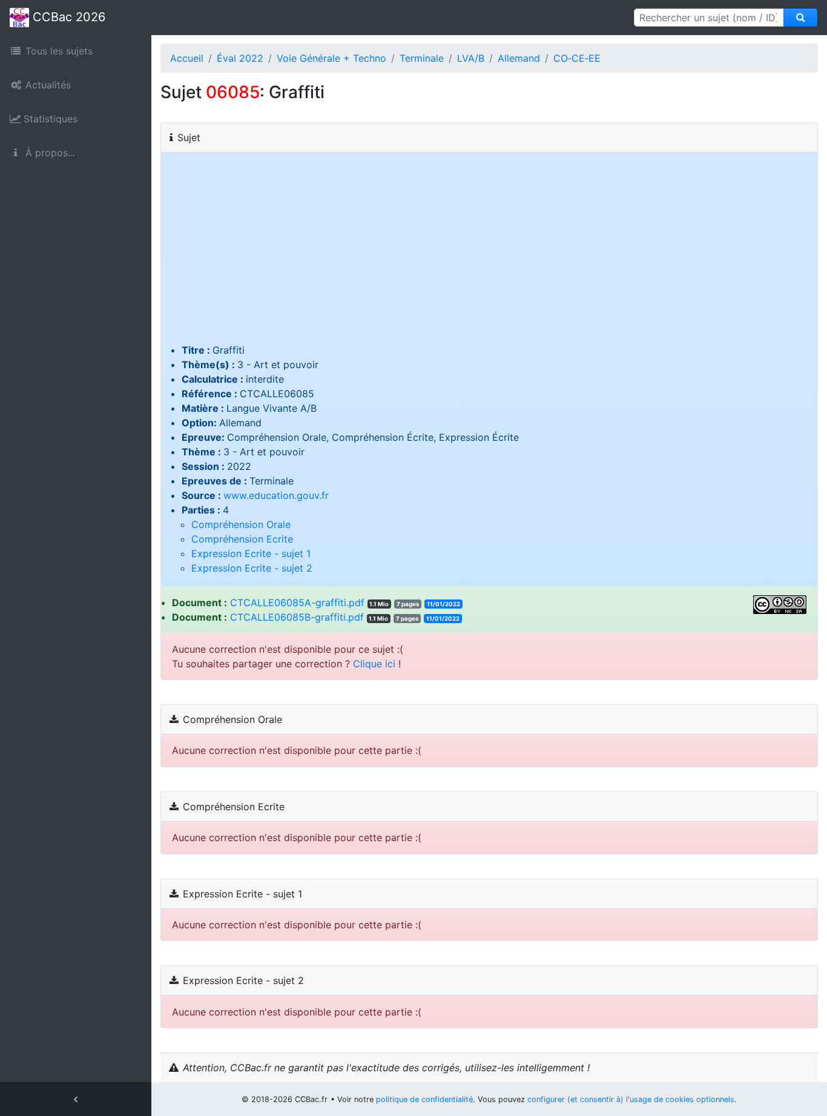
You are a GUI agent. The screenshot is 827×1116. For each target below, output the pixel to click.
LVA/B (470, 58)
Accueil (186, 58)
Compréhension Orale (241, 524)
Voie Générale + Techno (331, 58)
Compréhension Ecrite (242, 539)
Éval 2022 (240, 58)
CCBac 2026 (67, 17)
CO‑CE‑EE (577, 58)
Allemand (519, 58)
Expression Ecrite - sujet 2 (251, 568)
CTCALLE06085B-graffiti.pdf (297, 617)
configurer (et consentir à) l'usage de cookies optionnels (630, 1099)
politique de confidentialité (424, 1099)
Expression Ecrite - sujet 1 (251, 553)
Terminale (422, 58)
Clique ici (374, 664)
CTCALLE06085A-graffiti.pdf (297, 602)
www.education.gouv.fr (276, 495)
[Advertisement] (489, 252)
